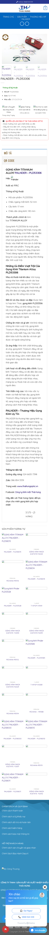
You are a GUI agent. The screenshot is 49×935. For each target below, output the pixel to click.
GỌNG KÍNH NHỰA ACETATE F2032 (36, 792)
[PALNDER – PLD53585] (36, 646)
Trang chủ (8, 17)
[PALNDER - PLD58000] (12, 727)
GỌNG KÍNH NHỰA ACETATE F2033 (36, 632)
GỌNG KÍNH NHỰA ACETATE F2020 (36, 553)
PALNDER (26, 19)
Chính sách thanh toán (12, 810)
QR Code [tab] (9, 160)
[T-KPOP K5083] (36, 673)
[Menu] (3, 8)
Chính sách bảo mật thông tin (15, 834)
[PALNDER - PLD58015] (12, 540)
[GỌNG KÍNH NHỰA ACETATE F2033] (36, 619)
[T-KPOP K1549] (36, 594)
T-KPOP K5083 (36, 685)
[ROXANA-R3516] (12, 568)
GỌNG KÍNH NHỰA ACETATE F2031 (12, 765)
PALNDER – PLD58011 (12, 791)
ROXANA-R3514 (13, 713)
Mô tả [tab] (8, 153)
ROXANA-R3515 (36, 765)
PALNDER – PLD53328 (12, 606)
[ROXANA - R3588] (36, 700)
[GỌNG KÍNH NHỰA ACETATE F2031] (12, 752)
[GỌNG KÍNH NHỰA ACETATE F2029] (12, 673)
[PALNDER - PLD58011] (12, 780)
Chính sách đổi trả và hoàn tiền (16, 822)
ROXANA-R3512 (12, 659)
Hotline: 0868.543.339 (25, 2)
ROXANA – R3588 (36, 712)
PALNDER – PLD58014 (36, 579)
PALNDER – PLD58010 (36, 738)
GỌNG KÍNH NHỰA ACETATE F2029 (12, 685)
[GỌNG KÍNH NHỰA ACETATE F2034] (12, 619)
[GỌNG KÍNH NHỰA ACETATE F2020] (36, 540)
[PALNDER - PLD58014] (36, 567)
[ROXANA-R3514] (12, 701)
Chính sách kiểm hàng (12, 828)
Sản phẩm (22, 17)
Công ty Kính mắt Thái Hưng (28, 492)
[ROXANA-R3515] (36, 753)
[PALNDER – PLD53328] (12, 594)
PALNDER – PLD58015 (12, 552)
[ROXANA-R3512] (12, 647)
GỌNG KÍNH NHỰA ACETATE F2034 (12, 632)
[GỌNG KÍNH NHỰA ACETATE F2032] (36, 780)
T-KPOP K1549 (36, 606)
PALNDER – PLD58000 (12, 738)
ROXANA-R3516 (13, 581)
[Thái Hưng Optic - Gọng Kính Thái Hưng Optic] (24, 8)
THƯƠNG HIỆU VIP (38, 17)
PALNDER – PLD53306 (28, 173)
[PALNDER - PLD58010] (36, 727)
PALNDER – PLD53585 (36, 658)
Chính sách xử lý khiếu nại (13, 816)
